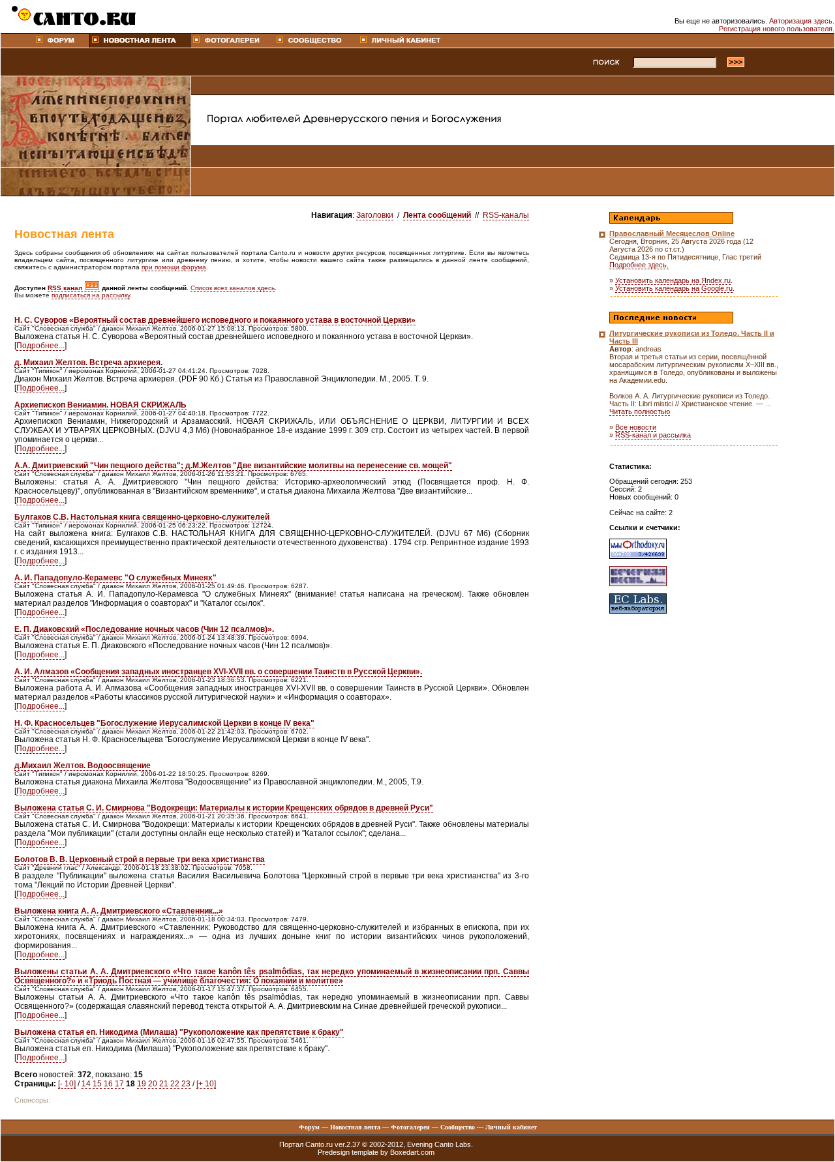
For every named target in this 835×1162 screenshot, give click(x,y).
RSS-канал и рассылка (653, 435)
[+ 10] (206, 1083)
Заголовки (374, 215)
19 (141, 1083)
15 (97, 1083)
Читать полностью (639, 411)
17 (119, 1083)
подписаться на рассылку (91, 295)
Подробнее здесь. (639, 265)
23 (185, 1083)
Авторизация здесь (800, 21)
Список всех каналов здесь (232, 287)
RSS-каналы (506, 215)
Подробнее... (40, 345)
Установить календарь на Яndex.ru (673, 280)
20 (152, 1083)
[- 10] (67, 1083)
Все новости (635, 427)
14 (86, 1083)
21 (163, 1083)
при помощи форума (174, 267)
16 (108, 1083)
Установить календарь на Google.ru (674, 288)
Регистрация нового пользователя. (776, 29)
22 (174, 1083)
